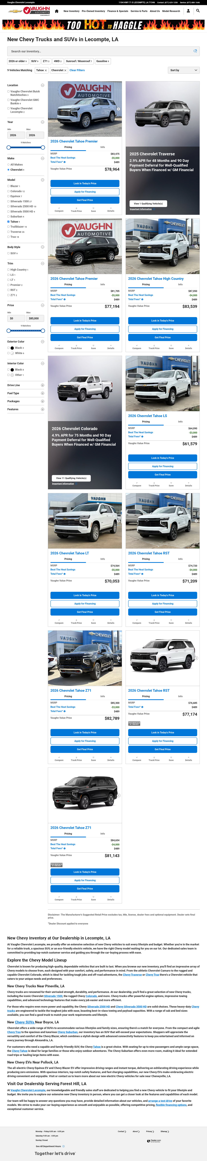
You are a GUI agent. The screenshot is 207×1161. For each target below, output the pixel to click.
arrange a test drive (160, 1100)
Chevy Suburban (68, 1032)
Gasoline (102, 61)
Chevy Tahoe (19, 1050)
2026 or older (18, 61)
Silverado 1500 (53, 996)
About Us (155, 11)
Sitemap (164, 1131)
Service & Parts (139, 11)
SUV (34, 61)
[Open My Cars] (187, 11)
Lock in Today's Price (85, 183)
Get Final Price (85, 200)
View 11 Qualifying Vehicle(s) (71, 479)
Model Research (171, 11)
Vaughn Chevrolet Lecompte (28, 1090)
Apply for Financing (85, 191)
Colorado (91, 996)
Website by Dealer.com (154, 1141)
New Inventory (71, 11)
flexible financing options (171, 1104)
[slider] (9, 147)
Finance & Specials (117, 11)
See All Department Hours (48, 1146)
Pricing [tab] (68, 147)
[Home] (15, 11)
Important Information (142, 209)
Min (9, 129)
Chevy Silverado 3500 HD (131, 1006)
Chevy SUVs (25, 1022)
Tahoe (40, 70)
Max (28, 129)
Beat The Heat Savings (62, 157)
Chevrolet (57, 70)
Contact (121, 1131)
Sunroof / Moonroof (79, 61)
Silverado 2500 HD (98, 1006)
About (135, 1131)
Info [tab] (102, 147)
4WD (58, 61)
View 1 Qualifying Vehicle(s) (148, 204)
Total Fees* (56, 162)
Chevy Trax (152, 974)
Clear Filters (77, 70)
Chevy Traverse (132, 974)
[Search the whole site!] (198, 11)
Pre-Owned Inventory (93, 11)
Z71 (46, 61)
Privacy (149, 1131)
